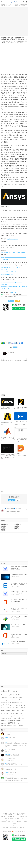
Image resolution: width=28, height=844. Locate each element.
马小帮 (23, 814)
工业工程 (7, 42)
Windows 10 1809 (5, 713)
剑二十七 (24, 820)
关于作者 (19, 826)
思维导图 (21, 718)
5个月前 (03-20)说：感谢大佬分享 (10, 733)
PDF (20, 705)
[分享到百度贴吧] (11, 343)
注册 (18, 500)
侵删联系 (7, 827)
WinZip (11, 715)
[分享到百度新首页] (13, 343)
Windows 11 (16, 713)
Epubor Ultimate (19, 697)
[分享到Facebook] (17, 343)
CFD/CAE (22, 41)
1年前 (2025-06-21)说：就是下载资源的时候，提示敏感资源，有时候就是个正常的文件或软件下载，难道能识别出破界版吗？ (16, 779)
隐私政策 (12, 827)
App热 (13, 820)
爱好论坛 (5, 814)
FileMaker (4, 700)
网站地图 (24, 827)
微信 (15, 718)
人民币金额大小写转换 (22, 816)
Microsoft (11, 702)
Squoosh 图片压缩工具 (12, 816)
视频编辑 (9, 725)
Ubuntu (12, 707)
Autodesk (6, 694)
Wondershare (18, 716)
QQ (2, 707)
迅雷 (21, 725)
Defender (20, 694)
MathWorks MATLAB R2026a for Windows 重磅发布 (7, 439)
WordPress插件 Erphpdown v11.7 (21, 361)
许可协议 (16, 827)
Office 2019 (14, 705)
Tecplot (7, 707)
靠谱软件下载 (6, 818)
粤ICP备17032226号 (7, 831)
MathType (4, 702)
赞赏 (18, 300)
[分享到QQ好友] (9, 343)
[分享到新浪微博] (6, 343)
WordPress (4, 718)
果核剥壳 (9, 813)
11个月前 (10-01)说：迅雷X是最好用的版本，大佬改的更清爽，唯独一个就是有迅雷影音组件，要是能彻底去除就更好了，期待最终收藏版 (16, 744)
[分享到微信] (2, 343)
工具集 (8, 821)
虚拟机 (3, 725)
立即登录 (11, 500)
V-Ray (17, 707)
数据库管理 (4, 720)
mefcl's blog (4, 820)
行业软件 (12, 42)
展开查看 (13, 292)
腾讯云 (22, 723)
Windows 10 (18, 710)
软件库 (23, 818)
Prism (25, 705)
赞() (12, 300)
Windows (12, 4)
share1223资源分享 (17, 814)
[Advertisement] (14, 21)
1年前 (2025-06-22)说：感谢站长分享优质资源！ (11, 773)
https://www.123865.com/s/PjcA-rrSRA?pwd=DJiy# (13, 252)
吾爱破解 (23, 813)
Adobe (6, 691)
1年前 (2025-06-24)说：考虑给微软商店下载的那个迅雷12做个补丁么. (14, 764)
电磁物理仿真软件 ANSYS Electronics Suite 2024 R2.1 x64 (7, 409)
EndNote (4, 697)
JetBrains (16, 700)
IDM (9, 700)
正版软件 (18, 720)
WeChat (23, 707)
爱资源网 (10, 814)
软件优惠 (15, 725)
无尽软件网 (24, 821)
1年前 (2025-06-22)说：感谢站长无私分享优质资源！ (11, 768)
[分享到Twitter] (15, 343)
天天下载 (14, 823)
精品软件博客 (18, 821)
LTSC (23, 700)
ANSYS (10, 41)
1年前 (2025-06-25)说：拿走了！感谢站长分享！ (11, 759)
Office (5, 705)
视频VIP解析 (3, 816)
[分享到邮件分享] (19, 343)
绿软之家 (18, 818)
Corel (15, 694)
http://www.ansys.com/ (12, 239)
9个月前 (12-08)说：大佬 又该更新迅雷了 (10, 738)
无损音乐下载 (13, 818)
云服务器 (10, 718)
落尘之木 (14, 2)
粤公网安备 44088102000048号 (19, 831)
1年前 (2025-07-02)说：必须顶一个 (10, 750)
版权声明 (3, 827)
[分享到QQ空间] (4, 343)
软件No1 (18, 813)
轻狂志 (14, 813)
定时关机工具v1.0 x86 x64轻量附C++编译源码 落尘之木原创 (20, 440)
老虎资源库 (3, 821)
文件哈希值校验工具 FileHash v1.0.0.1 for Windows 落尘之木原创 (20, 423)
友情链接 (20, 827)
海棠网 (9, 820)
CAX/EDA (17, 4)
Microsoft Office (19, 702)
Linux (26, 41)
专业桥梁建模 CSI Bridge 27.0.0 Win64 (6, 361)
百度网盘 (13, 723)
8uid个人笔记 (18, 820)
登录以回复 (19, 513)
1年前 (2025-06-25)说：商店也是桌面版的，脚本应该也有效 (12, 755)
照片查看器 (4, 723)
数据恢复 (11, 720)
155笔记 (12, 821)
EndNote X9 (12, 697)
